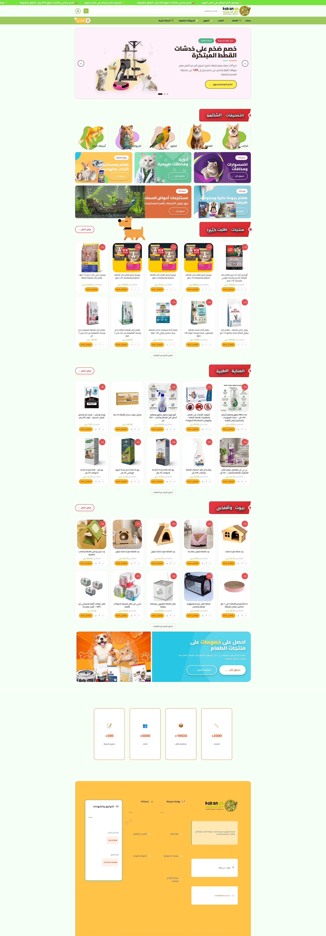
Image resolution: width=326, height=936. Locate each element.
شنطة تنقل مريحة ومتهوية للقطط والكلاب (198, 605)
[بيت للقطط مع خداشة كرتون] (163, 534)
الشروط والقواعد (140, 856)
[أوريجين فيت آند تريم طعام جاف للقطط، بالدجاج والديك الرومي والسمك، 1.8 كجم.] (234, 257)
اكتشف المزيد (203, 670)
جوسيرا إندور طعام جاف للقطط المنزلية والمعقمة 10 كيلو (198, 276)
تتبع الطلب (174, 834)
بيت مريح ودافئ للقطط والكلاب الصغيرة (92, 553)
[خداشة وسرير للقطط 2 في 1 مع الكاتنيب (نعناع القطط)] (234, 586)
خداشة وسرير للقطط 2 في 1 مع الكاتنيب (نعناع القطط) (234, 605)
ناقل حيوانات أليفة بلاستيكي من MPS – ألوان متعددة (91, 605)
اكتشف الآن (180, 176)
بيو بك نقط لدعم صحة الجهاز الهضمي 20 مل (127, 471)
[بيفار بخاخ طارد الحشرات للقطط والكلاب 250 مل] (198, 452)
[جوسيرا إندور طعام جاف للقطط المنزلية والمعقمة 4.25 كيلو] (127, 257)
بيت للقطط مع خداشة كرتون (163, 551)
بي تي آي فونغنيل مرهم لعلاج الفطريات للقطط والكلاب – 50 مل (234, 471)
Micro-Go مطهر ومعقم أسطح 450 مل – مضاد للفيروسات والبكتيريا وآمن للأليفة (234, 417)
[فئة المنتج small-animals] (127, 135)
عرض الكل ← (84, 229)
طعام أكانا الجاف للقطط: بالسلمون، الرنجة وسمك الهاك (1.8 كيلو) (198, 333)
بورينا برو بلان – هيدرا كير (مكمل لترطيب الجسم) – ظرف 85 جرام (91, 416)
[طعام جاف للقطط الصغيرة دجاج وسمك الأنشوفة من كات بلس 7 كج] (91, 312)
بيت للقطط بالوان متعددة (198, 551)
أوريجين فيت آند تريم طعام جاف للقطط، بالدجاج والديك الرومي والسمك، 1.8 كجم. (234, 278)
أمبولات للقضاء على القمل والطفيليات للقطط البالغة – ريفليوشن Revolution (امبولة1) (199, 417)
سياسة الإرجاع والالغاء (172, 879)
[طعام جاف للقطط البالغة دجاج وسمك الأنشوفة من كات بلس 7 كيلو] (127, 312)
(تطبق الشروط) (28, 2)
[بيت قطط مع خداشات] (234, 534)
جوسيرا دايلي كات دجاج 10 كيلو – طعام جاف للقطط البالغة (92, 276)
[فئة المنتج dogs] (234, 135)
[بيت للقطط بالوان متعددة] (198, 534)
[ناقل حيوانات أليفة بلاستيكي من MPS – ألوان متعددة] (91, 586)
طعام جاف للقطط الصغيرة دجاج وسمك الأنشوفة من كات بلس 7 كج (91, 333)
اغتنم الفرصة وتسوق (223, 84)
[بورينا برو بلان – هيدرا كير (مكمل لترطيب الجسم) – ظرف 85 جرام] (91, 397)
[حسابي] (78, 10)
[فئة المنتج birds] (162, 135)
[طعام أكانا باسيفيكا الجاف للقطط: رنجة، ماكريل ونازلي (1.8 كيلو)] (163, 312)
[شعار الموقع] (236, 11)
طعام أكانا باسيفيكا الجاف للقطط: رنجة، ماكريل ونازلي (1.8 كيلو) (163, 331)
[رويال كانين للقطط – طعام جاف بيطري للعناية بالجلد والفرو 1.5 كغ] (234, 312)
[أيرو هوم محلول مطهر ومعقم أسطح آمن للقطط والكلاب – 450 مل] (163, 397)
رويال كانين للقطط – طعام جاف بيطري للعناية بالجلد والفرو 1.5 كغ (234, 331)
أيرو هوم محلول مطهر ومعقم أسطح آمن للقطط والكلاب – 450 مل (163, 417)
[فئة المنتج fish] (91, 135)
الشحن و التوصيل (140, 834)
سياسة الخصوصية (171, 856)
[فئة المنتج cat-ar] (198, 135)
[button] (228, 289)
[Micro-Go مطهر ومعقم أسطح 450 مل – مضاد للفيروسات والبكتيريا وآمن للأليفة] (234, 397)
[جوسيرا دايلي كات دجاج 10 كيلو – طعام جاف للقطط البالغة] (91, 257)
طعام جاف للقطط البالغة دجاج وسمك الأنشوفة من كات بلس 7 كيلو (127, 333)
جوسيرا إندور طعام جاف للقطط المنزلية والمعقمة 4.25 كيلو (127, 276)
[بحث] (86, 10)
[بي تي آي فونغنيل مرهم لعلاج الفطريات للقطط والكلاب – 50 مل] (234, 452)
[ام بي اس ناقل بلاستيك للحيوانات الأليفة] (127, 586)
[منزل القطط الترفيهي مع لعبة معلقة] (163, 586)
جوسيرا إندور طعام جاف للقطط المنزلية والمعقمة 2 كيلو (163, 276)
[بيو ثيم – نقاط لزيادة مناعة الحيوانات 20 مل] (91, 452)
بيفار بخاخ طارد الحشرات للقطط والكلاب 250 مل (198, 471)
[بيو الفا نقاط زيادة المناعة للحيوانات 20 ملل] (163, 452)
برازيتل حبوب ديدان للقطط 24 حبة (127, 415)
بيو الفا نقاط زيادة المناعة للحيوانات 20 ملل (163, 471)
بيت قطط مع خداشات (234, 551)
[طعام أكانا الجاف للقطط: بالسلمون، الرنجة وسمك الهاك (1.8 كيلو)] (198, 312)
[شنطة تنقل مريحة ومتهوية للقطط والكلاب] (198, 586)
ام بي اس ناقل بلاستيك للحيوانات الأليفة (127, 605)
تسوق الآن (239, 176)
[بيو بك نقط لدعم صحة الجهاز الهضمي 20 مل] (127, 452)
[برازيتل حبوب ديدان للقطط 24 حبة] (127, 397)
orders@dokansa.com (222, 895)
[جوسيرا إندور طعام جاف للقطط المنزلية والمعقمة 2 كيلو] (163, 257)
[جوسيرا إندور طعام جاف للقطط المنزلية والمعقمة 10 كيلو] (198, 257)
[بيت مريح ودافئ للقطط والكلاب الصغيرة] (91, 534)
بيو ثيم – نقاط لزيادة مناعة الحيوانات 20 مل (91, 471)
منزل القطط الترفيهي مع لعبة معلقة (163, 605)
